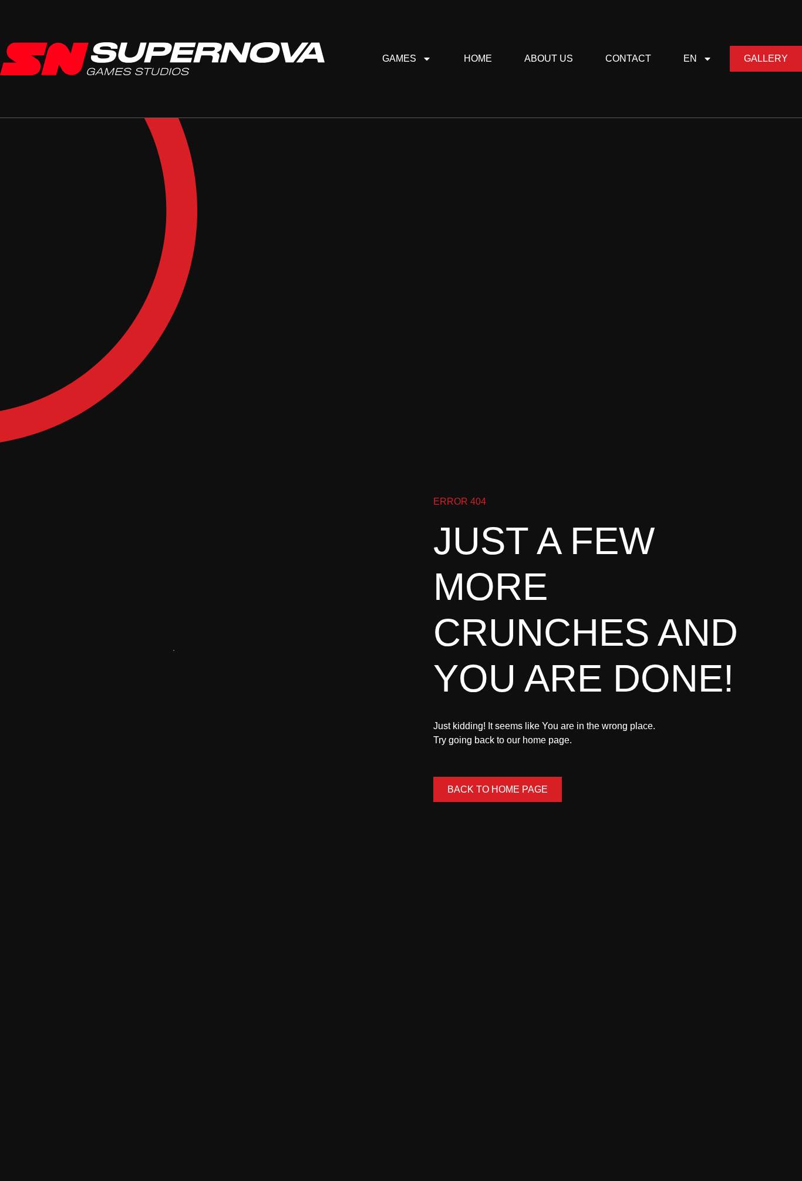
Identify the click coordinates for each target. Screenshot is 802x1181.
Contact (628, 58)
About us (548, 58)
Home (478, 58)
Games (399, 58)
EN (690, 58)
